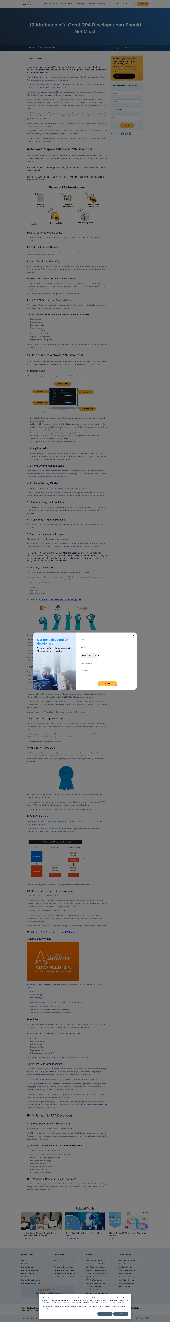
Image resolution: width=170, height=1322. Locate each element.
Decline (121, 1314)
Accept (105, 1314)
